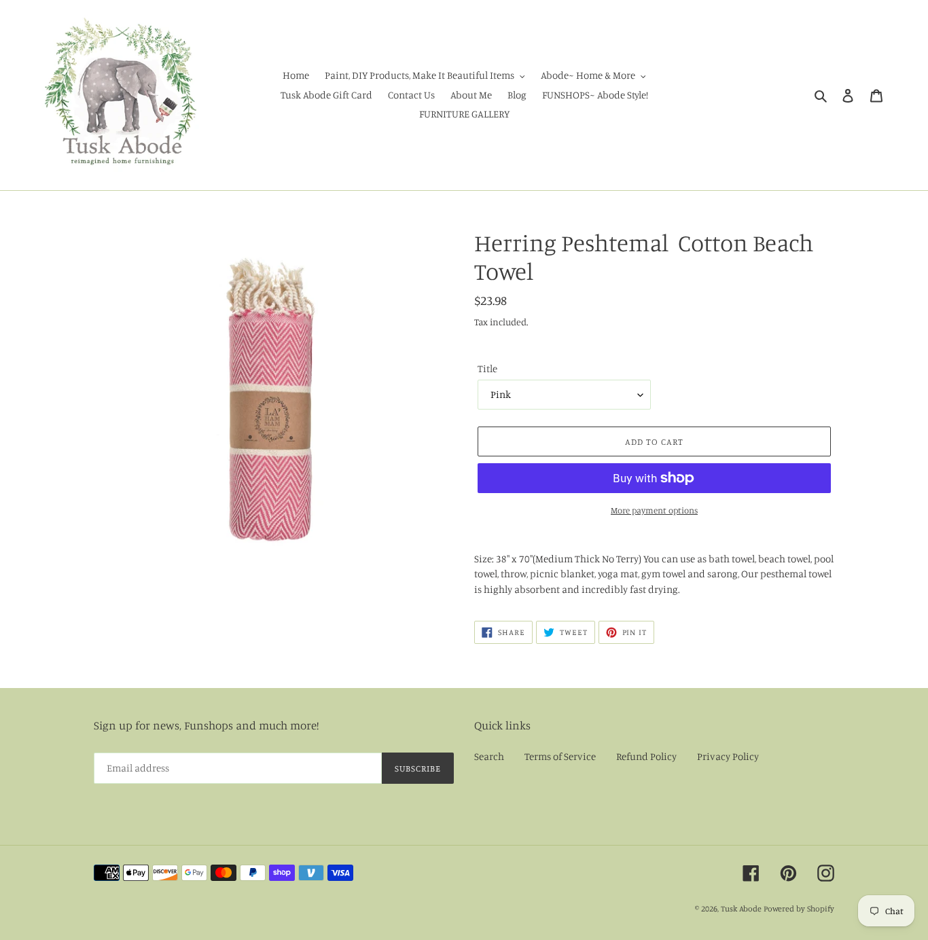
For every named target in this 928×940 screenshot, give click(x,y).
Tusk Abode (741, 908)
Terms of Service (560, 756)
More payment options (654, 510)
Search (489, 756)
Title (487, 368)
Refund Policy (646, 756)
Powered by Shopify (799, 908)
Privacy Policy (728, 756)
